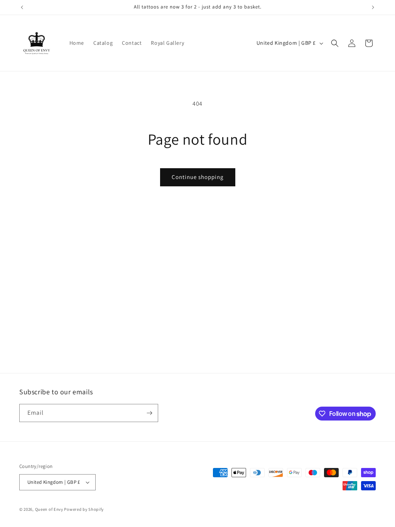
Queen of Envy (49, 509)
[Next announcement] (373, 7)
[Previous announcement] (22, 7)
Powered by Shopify (84, 509)
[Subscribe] (149, 413)
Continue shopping (198, 177)
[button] (334, 43)
